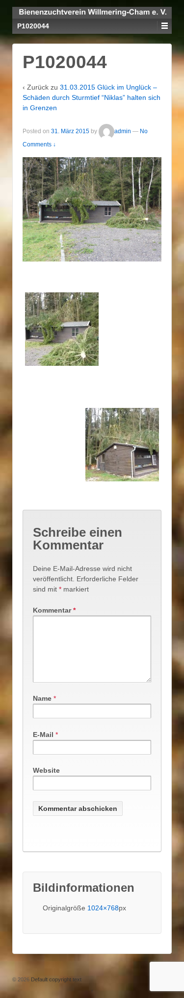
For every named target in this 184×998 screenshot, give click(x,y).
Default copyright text (55, 979)
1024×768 (103, 908)
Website (46, 770)
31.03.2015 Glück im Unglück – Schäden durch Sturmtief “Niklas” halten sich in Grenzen (91, 97)
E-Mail (43, 734)
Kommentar (54, 610)
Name (42, 698)
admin (122, 131)
